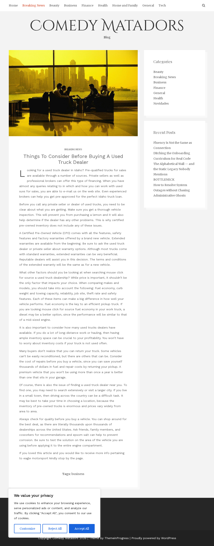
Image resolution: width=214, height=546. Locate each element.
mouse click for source (58, 309)
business (77, 474)
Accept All (82, 528)
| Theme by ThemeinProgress (108, 538)
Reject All (55, 528)
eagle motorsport (35, 458)
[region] (54, 513)
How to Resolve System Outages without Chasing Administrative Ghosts (171, 190)
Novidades (161, 103)
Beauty (54, 5)
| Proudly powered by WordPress (153, 538)
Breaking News (33, 5)
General (148, 5)
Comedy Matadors (107, 27)
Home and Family (125, 5)
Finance (87, 5)
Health (103, 5)
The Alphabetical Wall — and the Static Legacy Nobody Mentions (173, 169)
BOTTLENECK (163, 179)
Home (13, 5)
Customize (27, 528)
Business (70, 5)
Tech (162, 5)
